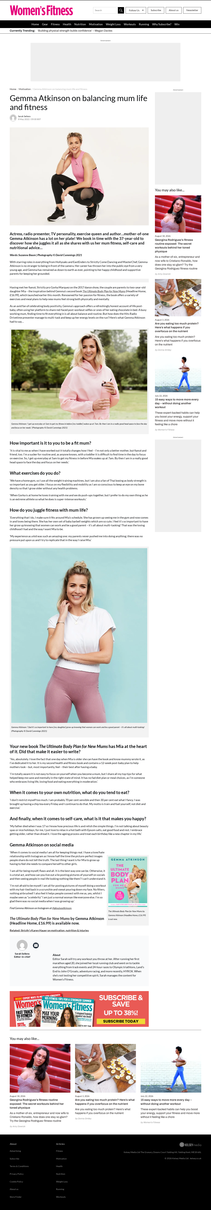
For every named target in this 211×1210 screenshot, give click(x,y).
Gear (45, 24)
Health (67, 24)
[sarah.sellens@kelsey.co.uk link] (36, 945)
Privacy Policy (16, 1174)
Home (35, 24)
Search (121, 10)
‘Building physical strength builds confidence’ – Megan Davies (75, 30)
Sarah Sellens (24, 116)
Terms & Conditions (19, 1166)
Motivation (96, 24)
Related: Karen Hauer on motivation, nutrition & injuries (49, 930)
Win (176, 24)
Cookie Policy (16, 1181)
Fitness (55, 24)
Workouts (130, 24)
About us (174, 10)
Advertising (15, 1151)
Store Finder (16, 1197)
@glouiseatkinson (61, 908)
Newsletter (192, 10)
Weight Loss (113, 24)
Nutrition (80, 24)
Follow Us (134, 10)
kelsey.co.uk (195, 1158)
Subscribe (156, 10)
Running (144, 24)
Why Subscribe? (161, 24)
